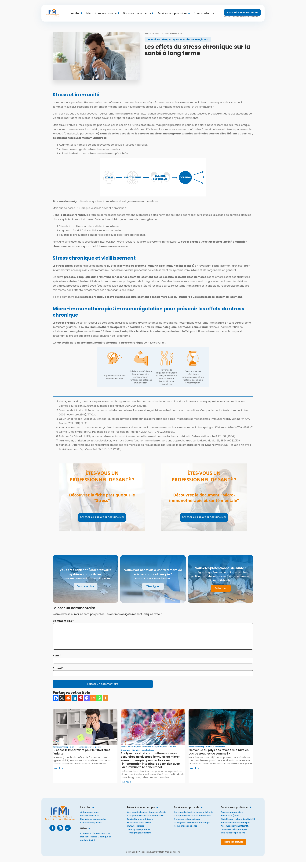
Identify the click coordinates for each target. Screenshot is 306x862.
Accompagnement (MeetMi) (235, 826)
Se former (221, 588)
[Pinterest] (80, 698)
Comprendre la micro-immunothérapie (146, 812)
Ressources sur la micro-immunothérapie (139, 824)
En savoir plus (85, 586)
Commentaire (63, 621)
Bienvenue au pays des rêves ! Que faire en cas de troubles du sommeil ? (219, 751)
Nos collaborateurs (89, 815)
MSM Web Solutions (169, 852)
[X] (62, 698)
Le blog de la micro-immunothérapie (192, 822)
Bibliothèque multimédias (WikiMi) (238, 819)
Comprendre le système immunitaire (145, 815)
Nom (57, 655)
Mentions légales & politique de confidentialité (95, 838)
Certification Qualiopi (91, 822)
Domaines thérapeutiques (187, 819)
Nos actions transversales (93, 819)
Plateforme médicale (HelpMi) (236, 822)
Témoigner (153, 586)
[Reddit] (68, 698)
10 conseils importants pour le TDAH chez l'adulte (81, 751)
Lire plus (58, 768)
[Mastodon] (87, 698)
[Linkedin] (74, 698)
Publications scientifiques (140, 819)
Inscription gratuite (233, 841)
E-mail (58, 668)
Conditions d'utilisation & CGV (95, 833)
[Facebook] (55, 698)
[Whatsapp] (99, 698)
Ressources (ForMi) (230, 815)
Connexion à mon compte (242, 12)
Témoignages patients (138, 829)
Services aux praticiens (232, 812)
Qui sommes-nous (89, 812)
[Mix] (93, 698)
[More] (105, 698)
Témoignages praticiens (139, 832)
